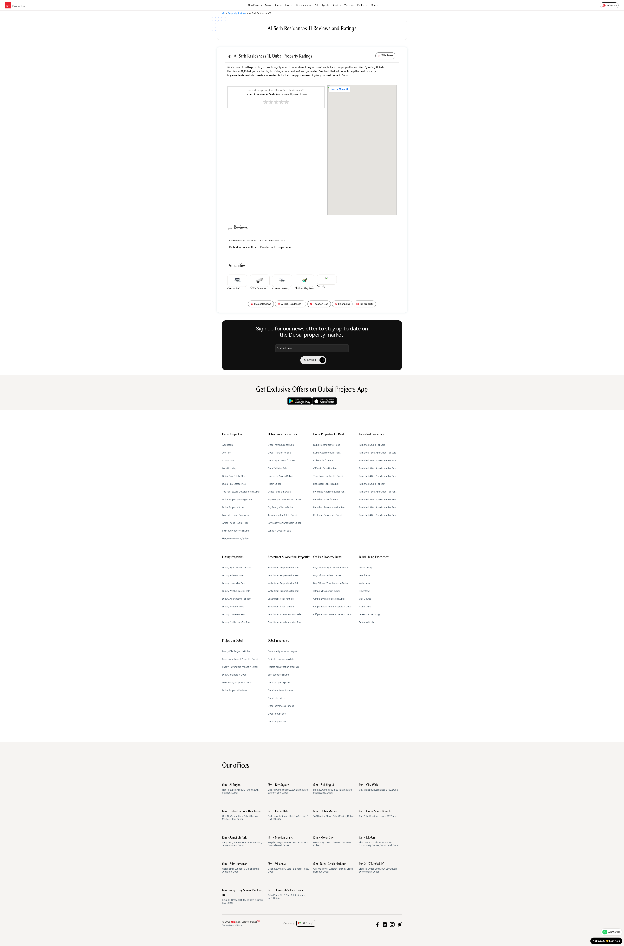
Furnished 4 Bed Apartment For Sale (377, 476)
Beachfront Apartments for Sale (284, 614)
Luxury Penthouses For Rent (236, 622)
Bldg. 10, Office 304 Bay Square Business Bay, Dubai (242, 896)
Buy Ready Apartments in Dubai (284, 499)
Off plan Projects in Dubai (326, 591)
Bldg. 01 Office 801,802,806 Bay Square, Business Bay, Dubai (288, 788)
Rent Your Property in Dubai (327, 515)
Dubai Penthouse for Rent (326, 444)
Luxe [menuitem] (287, 5)
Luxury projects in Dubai (234, 674)
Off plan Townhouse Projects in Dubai (332, 614)
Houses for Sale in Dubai (280, 476)
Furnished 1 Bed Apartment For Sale (377, 452)
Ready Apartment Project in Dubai (240, 659)
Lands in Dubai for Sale (279, 530)
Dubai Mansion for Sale (279, 452)
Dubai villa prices (276, 698)
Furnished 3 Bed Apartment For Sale (377, 468)
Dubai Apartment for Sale (281, 460)
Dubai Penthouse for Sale (281, 444)
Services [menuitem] (336, 5)
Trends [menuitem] (347, 5)
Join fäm (226, 452)
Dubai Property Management (237, 499)
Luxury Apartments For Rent (236, 598)
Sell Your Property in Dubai (235, 530)
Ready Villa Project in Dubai (236, 651)
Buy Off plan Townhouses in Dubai (330, 583)
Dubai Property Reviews (234, 690)
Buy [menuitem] (267, 5)
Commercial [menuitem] (302, 5)
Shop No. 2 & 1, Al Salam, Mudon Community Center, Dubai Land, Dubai (379, 841)
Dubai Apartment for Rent (327, 452)
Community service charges (282, 651)
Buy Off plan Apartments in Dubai (330, 567)
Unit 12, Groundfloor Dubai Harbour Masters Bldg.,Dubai (241, 815)
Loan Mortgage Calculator (236, 515)
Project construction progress (283, 666)
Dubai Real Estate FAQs (234, 483)
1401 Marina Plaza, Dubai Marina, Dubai (333, 814)
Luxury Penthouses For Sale (236, 591)
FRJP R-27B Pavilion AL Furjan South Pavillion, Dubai (240, 788)
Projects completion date (281, 659)
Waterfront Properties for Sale (283, 583)
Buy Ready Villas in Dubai (280, 507)
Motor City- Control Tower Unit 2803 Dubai (332, 841)
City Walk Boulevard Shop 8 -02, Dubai (378, 787)
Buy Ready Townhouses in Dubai (284, 522)
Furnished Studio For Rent (372, 483)
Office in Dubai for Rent (325, 468)
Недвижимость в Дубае (235, 538)
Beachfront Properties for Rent (283, 575)
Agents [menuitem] (325, 5)
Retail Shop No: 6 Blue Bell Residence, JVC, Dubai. (287, 894)
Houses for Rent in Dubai (325, 483)
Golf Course (365, 598)
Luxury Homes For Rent (234, 614)
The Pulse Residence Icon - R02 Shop (377, 814)
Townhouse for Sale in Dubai (282, 515)
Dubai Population (277, 721)
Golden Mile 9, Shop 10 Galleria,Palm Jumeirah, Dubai (241, 867)
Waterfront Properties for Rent (283, 591)
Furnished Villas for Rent (325, 499)
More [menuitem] (373, 5)
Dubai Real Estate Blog (234, 476)
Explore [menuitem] (361, 5)
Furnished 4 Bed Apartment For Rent (378, 515)
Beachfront (365, 575)
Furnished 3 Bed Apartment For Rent (378, 507)
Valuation (612, 5)
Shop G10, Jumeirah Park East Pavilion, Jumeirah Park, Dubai (242, 841)
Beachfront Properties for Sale (283, 567)
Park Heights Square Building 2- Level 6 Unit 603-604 (288, 815)
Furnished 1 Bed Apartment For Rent (377, 491)
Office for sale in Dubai (279, 491)
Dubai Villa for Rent (323, 460)
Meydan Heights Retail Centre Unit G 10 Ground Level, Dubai (288, 841)
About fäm (228, 444)
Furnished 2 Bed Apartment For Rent (378, 499)
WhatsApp (614, 932)
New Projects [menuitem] (255, 5)
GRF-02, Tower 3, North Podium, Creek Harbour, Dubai (333, 867)
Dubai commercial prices (281, 705)
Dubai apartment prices (280, 690)
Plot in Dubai (274, 483)
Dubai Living (365, 567)
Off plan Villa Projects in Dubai (328, 598)
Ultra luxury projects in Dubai (237, 682)
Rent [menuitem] (277, 5)
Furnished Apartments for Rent (329, 491)
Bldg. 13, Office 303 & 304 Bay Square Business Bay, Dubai (332, 788)
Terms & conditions (232, 925)
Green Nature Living (369, 614)
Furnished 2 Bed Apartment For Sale (377, 460)
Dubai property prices (279, 682)
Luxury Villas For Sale (232, 575)
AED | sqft (307, 923)
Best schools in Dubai (278, 674)
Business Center (367, 622)
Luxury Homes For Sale (233, 583)
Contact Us (228, 460)
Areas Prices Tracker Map (235, 522)
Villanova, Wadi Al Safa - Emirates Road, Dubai (288, 867)
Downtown (364, 591)
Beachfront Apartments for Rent (285, 622)
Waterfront (365, 583)
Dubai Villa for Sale (277, 468)
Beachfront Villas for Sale (281, 598)
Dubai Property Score (233, 507)
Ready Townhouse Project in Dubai (240, 666)
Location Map (229, 468)
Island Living (365, 606)
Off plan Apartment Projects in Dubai (332, 606)
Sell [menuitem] (316, 5)
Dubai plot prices (277, 713)
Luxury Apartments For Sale (236, 567)
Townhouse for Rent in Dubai (328, 476)
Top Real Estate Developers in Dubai (241, 491)
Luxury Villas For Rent (233, 606)
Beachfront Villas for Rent (281, 606)
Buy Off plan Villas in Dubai (327, 575)
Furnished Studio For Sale (372, 444)
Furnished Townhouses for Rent (329, 507)
